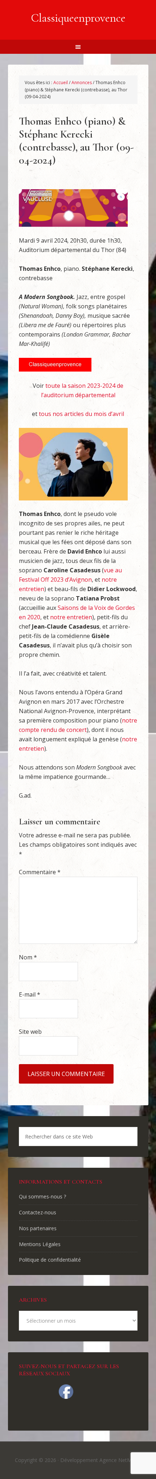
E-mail (29, 994)
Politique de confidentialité (50, 1259)
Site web (30, 1032)
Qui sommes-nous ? (42, 1196)
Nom (28, 957)
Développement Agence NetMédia (100, 1460)
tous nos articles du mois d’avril (81, 414)
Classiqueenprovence (78, 18)
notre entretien (71, 617)
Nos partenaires (38, 1228)
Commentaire (40, 872)
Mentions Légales (40, 1244)
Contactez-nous (37, 1212)
